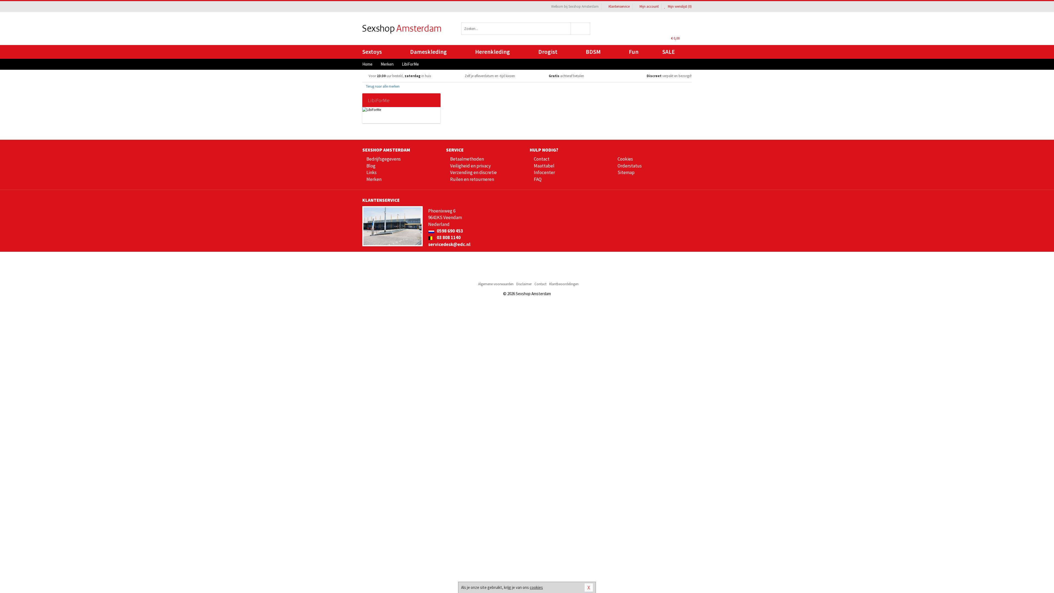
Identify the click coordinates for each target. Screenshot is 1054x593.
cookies (536, 587)
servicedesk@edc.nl (449, 244)
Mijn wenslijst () (679, 6)
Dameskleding (428, 51)
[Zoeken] (580, 29)
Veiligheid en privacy (470, 166)
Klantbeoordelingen (564, 284)
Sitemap (626, 172)
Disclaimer (524, 284)
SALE (668, 51)
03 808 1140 (448, 237)
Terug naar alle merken (382, 86)
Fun (633, 51)
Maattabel (544, 166)
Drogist (547, 51)
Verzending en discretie (473, 172)
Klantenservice (619, 6)
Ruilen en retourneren (472, 179)
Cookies (625, 159)
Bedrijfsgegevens (383, 159)
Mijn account (649, 6)
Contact (542, 159)
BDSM (593, 51)
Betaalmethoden (467, 159)
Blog (370, 166)
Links (371, 172)
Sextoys (372, 51)
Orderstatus (630, 166)
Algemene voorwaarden (496, 284)
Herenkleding (492, 51)
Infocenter (544, 172)
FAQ (538, 179)
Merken (374, 179)
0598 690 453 (449, 231)
